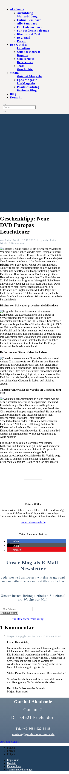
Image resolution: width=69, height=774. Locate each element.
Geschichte (25, 69)
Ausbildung (25, 13)
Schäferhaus (26, 58)
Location (23, 48)
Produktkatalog (28, 87)
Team (21, 65)
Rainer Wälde (12, 240)
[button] (13, 541)
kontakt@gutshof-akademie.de (33, 734)
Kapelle (22, 55)
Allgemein (43, 240)
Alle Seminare (27, 23)
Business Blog (27, 90)
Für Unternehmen (29, 27)
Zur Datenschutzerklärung (28, 618)
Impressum (13, 760)
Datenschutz (14, 766)
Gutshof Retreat (29, 51)
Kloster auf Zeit (28, 34)
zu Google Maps (9, 741)
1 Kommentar (16, 243)
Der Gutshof (19, 44)
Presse (21, 41)
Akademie (17, 9)
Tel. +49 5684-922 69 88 (33, 728)
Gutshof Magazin (29, 76)
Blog (13, 94)
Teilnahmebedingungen (20, 769)
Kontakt (16, 97)
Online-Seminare (29, 20)
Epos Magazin (27, 80)
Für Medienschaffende (33, 30)
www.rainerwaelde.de (33, 522)
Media (14, 72)
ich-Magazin (26, 83)
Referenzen (25, 62)
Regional (23, 37)
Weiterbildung (27, 16)
